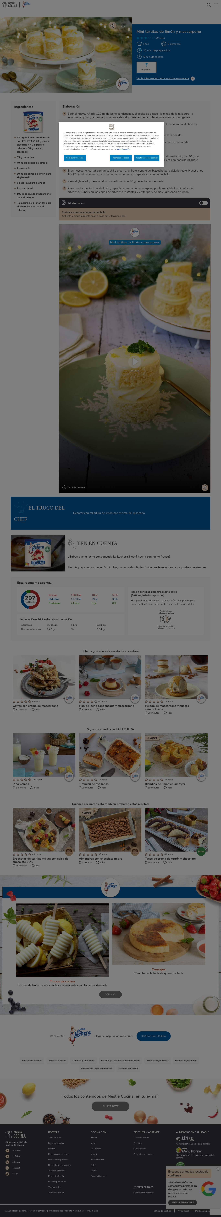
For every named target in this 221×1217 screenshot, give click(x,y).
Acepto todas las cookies (147, 158)
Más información (123, 149)
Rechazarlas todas (121, 158)
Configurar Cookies (74, 158)
